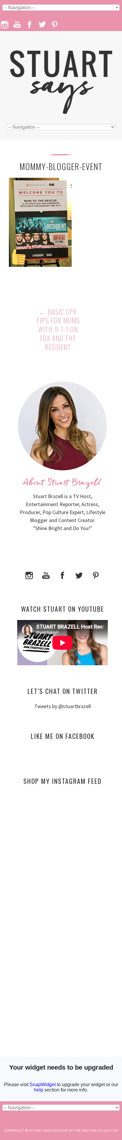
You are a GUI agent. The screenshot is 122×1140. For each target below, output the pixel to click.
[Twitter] (79, 574)
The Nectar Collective (96, 1130)
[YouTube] (46, 574)
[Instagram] (29, 574)
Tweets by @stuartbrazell (62, 706)
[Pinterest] (95, 574)
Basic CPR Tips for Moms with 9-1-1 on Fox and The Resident (58, 329)
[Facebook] (62, 574)
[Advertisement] (62, 847)
